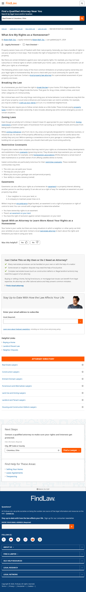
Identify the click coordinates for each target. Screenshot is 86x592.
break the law (42, 87)
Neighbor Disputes (10, 350)
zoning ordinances (13, 132)
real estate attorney (47, 231)
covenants (24, 152)
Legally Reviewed (12, 44)
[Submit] (80, 321)
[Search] (82, 3)
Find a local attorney (15, 286)
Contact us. (10, 513)
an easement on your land (20, 213)
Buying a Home (9, 342)
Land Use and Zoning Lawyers (14, 393)
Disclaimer (21, 586)
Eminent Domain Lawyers (12, 379)
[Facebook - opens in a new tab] (4, 539)
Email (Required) (9, 317)
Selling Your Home (14, 469)
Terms (4, 586)
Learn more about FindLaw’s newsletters (16, 329)
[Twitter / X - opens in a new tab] (18, 539)
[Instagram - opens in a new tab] (25, 539)
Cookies (30, 586)
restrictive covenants (53, 162)
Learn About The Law (16, 29)
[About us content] (82, 547)
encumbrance (21, 203)
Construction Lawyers (10, 372)
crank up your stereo (27, 103)
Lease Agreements (14, 473)
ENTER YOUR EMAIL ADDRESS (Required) (16, 522)
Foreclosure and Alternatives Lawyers (17, 386)
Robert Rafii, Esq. (10, 40)
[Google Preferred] (40, 539)
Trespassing (11, 476)
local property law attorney (40, 75)
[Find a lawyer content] (82, 554)
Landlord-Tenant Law (11, 346)
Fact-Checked (31, 44)
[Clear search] (58, 450)
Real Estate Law (30, 29)
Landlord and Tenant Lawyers (13, 400)
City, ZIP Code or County (15, 446)
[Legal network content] (82, 574)
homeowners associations (44, 155)
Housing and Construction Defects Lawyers (19, 407)
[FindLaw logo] (12, 3)
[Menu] (3, 3)
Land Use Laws (42, 29)
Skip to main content (43, 2)
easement (52, 186)
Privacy (11, 586)
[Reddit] (33, 539)
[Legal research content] (82, 567)
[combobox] (33, 450)
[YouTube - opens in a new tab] (11, 539)
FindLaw (4, 29)
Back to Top (44, 489)
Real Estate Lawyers (10, 365)
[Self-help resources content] (82, 560)
